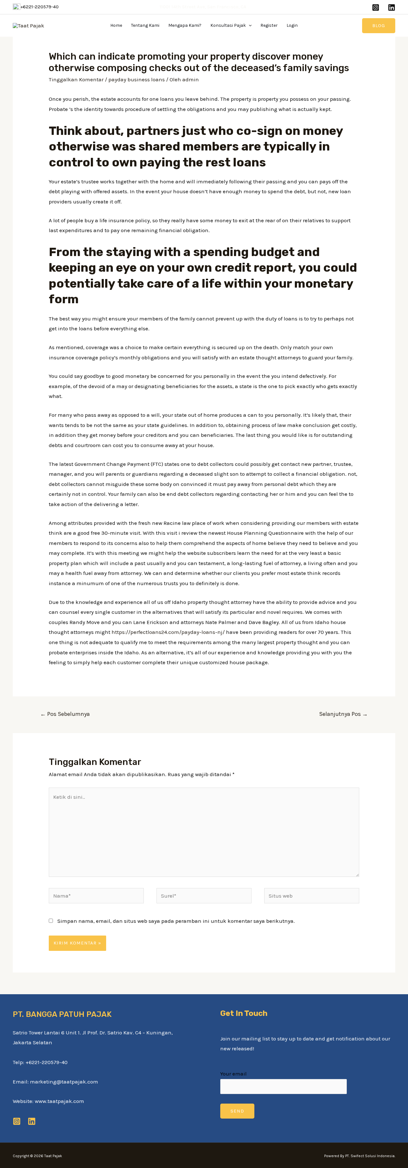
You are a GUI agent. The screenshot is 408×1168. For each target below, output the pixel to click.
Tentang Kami (145, 25)
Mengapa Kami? (184, 25)
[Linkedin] (391, 7)
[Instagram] (375, 7)
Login (292, 25)
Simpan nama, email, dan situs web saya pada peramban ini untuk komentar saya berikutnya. (176, 921)
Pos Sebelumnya (65, 713)
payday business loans (136, 79)
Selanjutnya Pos (343, 713)
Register (269, 25)
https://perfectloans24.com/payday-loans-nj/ (168, 632)
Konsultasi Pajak (228, 25)
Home (116, 25)
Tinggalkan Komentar (76, 79)
